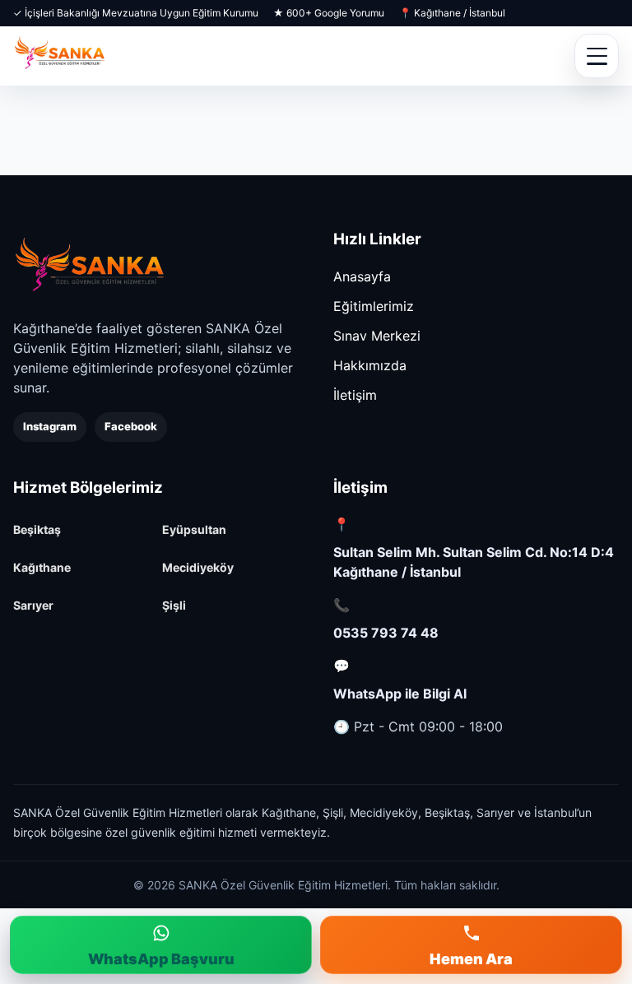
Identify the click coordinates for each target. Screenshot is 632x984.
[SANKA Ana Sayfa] (59, 56)
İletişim (355, 395)
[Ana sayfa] (89, 265)
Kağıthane (42, 567)
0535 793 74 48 (386, 632)
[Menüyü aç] (596, 56)
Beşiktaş (37, 529)
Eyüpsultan (194, 529)
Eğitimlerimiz (373, 306)
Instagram (50, 426)
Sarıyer (33, 605)
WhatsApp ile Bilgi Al (400, 693)
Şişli (174, 605)
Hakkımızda (370, 365)
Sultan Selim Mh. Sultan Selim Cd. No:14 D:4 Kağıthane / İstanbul (473, 562)
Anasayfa (362, 276)
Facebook (131, 426)
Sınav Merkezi (377, 335)
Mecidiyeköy (198, 567)
